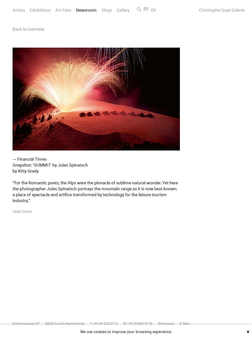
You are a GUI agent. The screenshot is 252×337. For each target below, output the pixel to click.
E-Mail (185, 322)
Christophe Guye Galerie (222, 9)
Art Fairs (63, 9)
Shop (107, 9)
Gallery (123, 9)
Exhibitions (40, 9)
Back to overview (28, 28)
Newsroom (86, 9)
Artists (19, 9)
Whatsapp (166, 322)
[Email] (146, 9)
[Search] (139, 9)
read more (22, 211)
